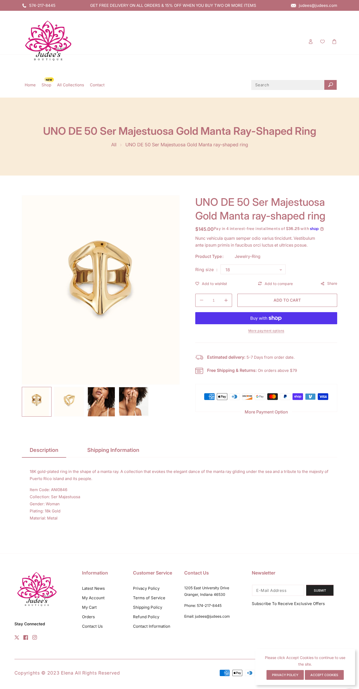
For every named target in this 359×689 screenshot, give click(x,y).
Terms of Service (149, 597)
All (113, 144)
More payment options (266, 331)
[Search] (330, 85)
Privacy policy (285, 675)
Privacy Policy (146, 588)
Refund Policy (146, 616)
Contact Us (92, 626)
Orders (88, 616)
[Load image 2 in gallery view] (69, 402)
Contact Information (151, 626)
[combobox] (294, 85)
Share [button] (332, 283)
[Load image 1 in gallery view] (37, 402)
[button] (334, 41)
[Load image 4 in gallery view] (133, 402)
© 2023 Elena (58, 673)
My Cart (89, 607)
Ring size (205, 269)
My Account (93, 597)
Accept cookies (324, 675)
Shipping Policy (147, 607)
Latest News (93, 588)
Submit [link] (320, 590)
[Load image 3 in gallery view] (101, 402)
